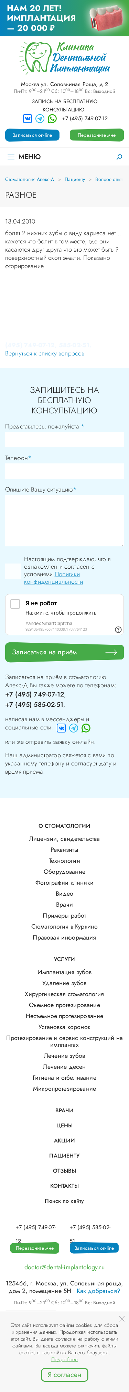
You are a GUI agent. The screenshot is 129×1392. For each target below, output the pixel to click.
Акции (64, 1141)
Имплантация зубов (64, 972)
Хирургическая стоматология (64, 994)
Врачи (64, 904)
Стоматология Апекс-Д (29, 179)
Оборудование (64, 871)
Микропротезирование (64, 1088)
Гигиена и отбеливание (64, 1077)
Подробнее (64, 1359)
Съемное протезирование (64, 1005)
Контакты (64, 1186)
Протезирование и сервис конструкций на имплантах (64, 1041)
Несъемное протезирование (65, 1016)
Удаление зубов (64, 983)
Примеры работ (64, 915)
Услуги (64, 959)
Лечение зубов (64, 1055)
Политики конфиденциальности (53, 578)
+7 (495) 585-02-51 (34, 704)
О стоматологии (64, 826)
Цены (64, 1125)
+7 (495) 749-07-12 (85, 118)
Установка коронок (64, 1026)
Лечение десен (64, 1066)
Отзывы (64, 1171)
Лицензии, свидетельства (64, 838)
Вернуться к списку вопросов (44, 353)
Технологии (64, 860)
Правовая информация (64, 937)
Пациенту (75, 179)
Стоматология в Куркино (64, 926)
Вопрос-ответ (109, 179)
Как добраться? (98, 1290)
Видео (65, 893)
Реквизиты (64, 849)
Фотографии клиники (64, 882)
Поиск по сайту (64, 1201)
